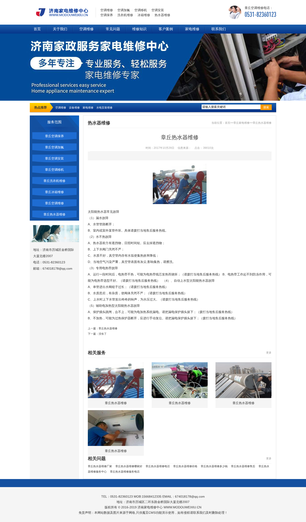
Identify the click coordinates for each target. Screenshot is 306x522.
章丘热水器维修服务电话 (125, 471)
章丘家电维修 (241, 122)
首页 (37, 29)
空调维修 (86, 29)
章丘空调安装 (54, 158)
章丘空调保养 (54, 136)
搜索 (266, 107)
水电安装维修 (104, 107)
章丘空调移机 (54, 169)
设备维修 (74, 107)
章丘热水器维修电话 (158, 466)
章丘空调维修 (54, 203)
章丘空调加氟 (54, 147)
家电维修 (192, 29)
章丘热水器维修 (54, 214)
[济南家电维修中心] (60, 12)
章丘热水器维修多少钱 (214, 466)
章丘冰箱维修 (54, 192)
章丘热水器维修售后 (243, 466)
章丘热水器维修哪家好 (128, 466)
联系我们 (218, 29)
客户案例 (166, 29)
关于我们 (60, 29)
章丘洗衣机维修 (54, 181)
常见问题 (113, 29)
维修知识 (139, 29)
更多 (269, 352)
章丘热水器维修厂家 (100, 466)
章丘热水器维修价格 (185, 466)
